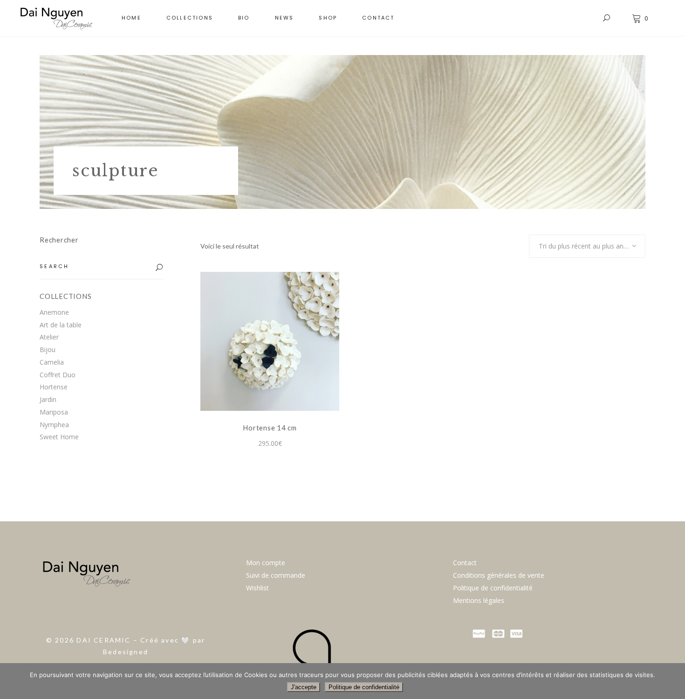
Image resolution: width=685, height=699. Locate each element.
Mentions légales (478, 600)
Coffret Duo (57, 374)
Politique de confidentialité (493, 587)
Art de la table (61, 324)
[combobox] (587, 246)
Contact (465, 562)
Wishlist (257, 587)
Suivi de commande (275, 575)
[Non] (673, 681)
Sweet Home (59, 436)
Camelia (52, 362)
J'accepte (303, 687)
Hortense (54, 386)
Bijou (47, 349)
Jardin (48, 399)
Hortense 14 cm (270, 427)
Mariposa (54, 412)
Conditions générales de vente (498, 575)
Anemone (54, 312)
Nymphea (54, 424)
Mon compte (265, 562)
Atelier (49, 336)
